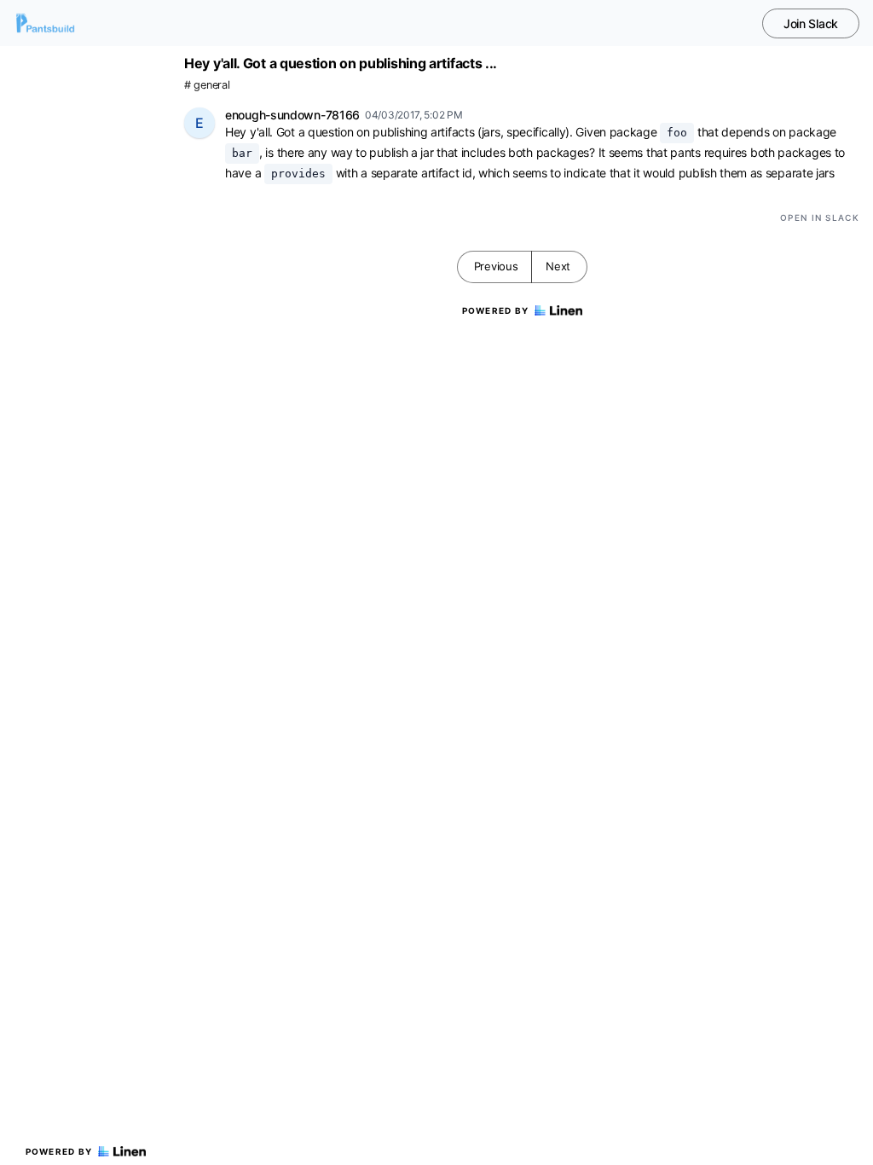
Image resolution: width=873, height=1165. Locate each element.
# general (206, 84)
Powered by (59, 1151)
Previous (496, 266)
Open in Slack (819, 217)
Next (558, 266)
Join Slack (810, 23)
